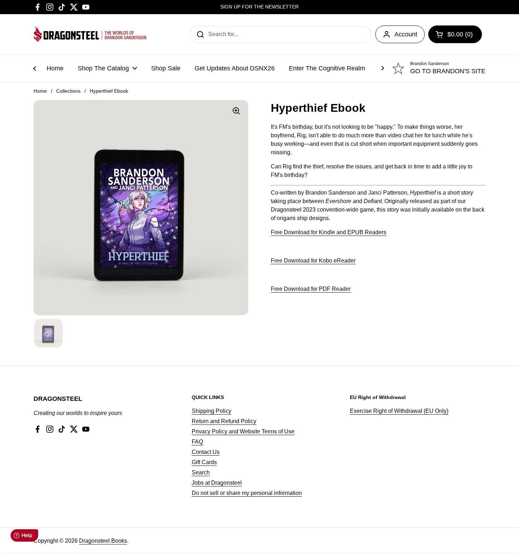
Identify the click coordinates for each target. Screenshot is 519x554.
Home (40, 91)
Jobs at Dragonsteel (217, 483)
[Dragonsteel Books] (90, 34)
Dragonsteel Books (103, 541)
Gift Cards (204, 462)
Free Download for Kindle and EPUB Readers (328, 232)
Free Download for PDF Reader (311, 289)
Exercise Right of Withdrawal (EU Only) (399, 411)
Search (201, 472)
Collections (68, 91)
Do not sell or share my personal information (247, 493)
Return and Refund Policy (224, 421)
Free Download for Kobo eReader (313, 261)
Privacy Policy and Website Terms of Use (243, 431)
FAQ (197, 442)
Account (405, 34)
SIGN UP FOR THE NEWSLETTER (259, 7)
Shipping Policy (211, 411)
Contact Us (206, 452)
